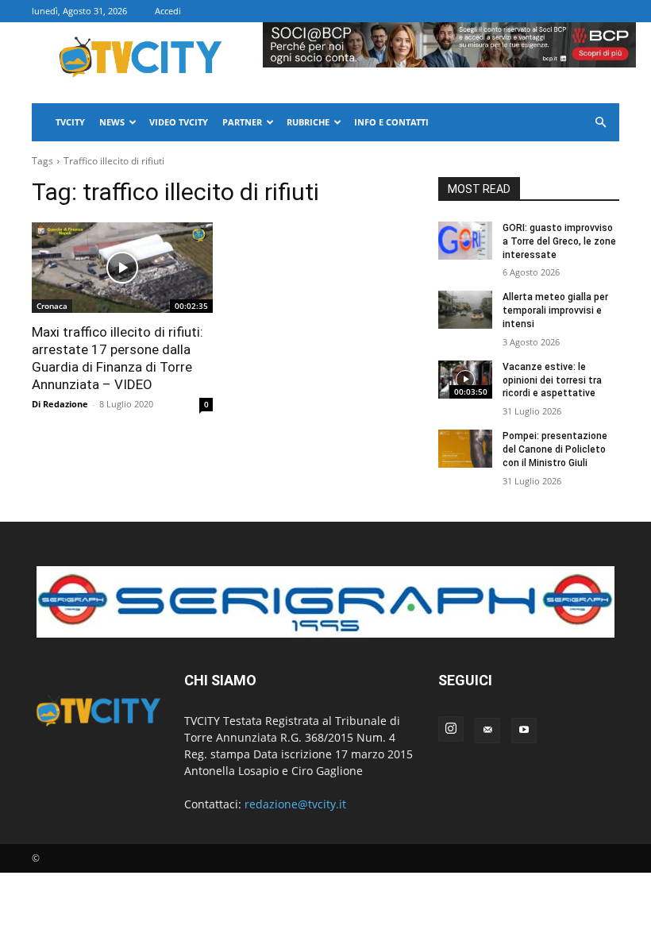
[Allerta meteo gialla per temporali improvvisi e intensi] (465, 310)
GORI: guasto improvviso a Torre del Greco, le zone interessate (559, 241)
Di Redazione (60, 404)
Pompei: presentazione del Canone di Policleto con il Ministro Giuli (555, 449)
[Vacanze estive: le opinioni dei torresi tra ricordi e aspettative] (465, 380)
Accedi (168, 11)
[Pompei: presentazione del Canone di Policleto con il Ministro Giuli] (465, 449)
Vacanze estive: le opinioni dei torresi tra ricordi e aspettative (552, 380)
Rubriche (308, 122)
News (112, 122)
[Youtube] (524, 730)
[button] (600, 122)
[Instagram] (451, 729)
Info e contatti (391, 122)
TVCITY (70, 122)
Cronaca (52, 305)
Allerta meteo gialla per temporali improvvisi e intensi (555, 310)
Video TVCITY (178, 122)
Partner (242, 122)
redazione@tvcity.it (295, 804)
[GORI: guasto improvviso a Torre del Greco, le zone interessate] (465, 241)
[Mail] (487, 730)
